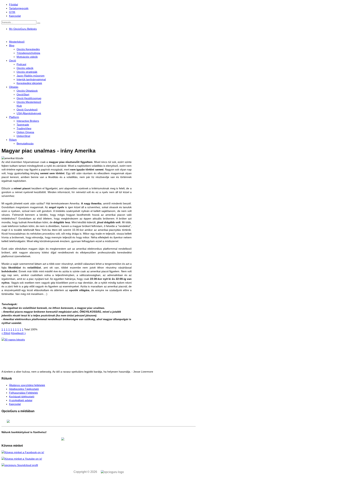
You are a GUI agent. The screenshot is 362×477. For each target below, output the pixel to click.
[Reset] (38, 23)
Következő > (18, 333)
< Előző (6, 333)
